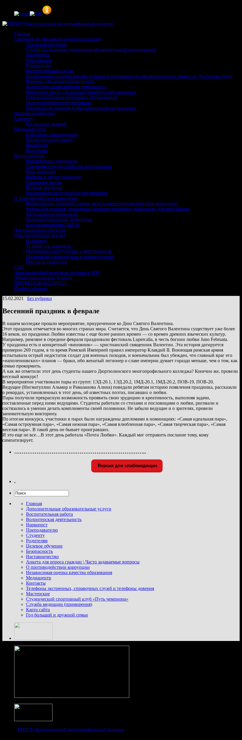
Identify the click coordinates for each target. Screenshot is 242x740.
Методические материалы (52, 214)
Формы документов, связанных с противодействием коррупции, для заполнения (107, 208)
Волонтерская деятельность (53, 519)
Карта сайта (38, 609)
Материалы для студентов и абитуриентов (68, 251)
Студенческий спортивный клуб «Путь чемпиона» (77, 598)
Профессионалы (30, 288)
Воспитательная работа (49, 139)
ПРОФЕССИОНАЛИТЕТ (40, 283)
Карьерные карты (43, 182)
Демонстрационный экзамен (43, 277)
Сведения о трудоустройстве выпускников (69, 166)
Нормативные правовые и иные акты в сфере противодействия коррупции (101, 203)
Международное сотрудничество (59, 102)
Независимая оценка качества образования (69, 572)
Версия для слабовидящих (127, 465)
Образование (39, 60)
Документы (37, 54)
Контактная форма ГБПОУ (53, 224)
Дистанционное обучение (40, 230)
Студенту (23, 118)
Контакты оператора (46, 261)
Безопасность (39, 551)
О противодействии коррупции (46, 198)
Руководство (38, 65)
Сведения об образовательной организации (58, 39)
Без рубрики (39, 298)
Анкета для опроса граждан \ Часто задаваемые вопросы (83, 561)
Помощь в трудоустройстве (53, 176)
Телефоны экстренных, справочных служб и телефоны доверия (90, 588)
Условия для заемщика (48, 245)
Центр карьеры (29, 155)
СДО (19, 267)
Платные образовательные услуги (60, 81)
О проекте (36, 240)
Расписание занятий (46, 123)
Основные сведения (46, 44)
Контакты (36, 583)
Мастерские (38, 593)
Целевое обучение (44, 187)
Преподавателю (30, 129)
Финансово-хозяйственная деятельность (66, 86)
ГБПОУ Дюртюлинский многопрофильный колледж (71, 729)
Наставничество (42, 556)
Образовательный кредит (39, 235)
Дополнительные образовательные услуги (68, 508)
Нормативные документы (52, 161)
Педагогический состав (49, 70)
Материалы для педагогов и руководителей (70, 256)
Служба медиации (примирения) (59, 604)
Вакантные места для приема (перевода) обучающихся (81, 92)
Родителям (37, 150)
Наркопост (37, 145)
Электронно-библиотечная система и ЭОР (57, 272)
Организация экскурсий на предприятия (67, 192)
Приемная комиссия (34, 113)
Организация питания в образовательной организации (81, 108)
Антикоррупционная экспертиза (58, 219)
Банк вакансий (41, 171)
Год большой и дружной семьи (57, 614)
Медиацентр (38, 577)
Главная (22, 33)
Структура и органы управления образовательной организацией (91, 49)
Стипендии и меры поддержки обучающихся (71, 97)
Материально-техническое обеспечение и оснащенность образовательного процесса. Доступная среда (129, 76)
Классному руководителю (52, 134)
